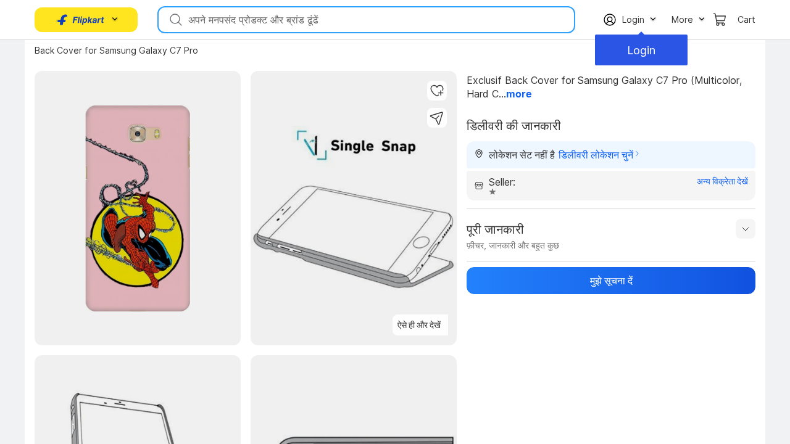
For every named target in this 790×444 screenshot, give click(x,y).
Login (641, 50)
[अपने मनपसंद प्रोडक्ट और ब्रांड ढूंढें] (174, 19)
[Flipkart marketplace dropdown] (80, 19)
